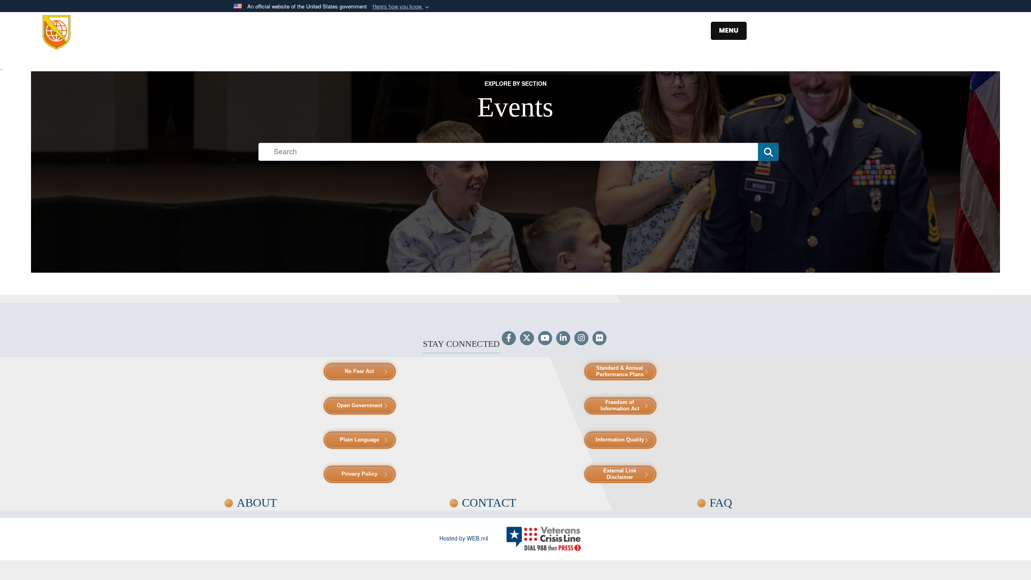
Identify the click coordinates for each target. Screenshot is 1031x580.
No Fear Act (359, 371)
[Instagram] (581, 338)
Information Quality (620, 440)
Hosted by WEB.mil (463, 538)
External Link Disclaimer (619, 474)
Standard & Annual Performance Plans (620, 371)
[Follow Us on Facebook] (509, 338)
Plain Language (359, 440)
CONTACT (489, 502)
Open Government (359, 405)
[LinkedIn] (563, 338)
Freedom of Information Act (619, 405)
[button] (402, 6)
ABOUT (257, 502)
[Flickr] (599, 338)
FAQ (721, 502)
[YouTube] (545, 338)
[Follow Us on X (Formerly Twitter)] (527, 338)
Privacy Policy (359, 474)
